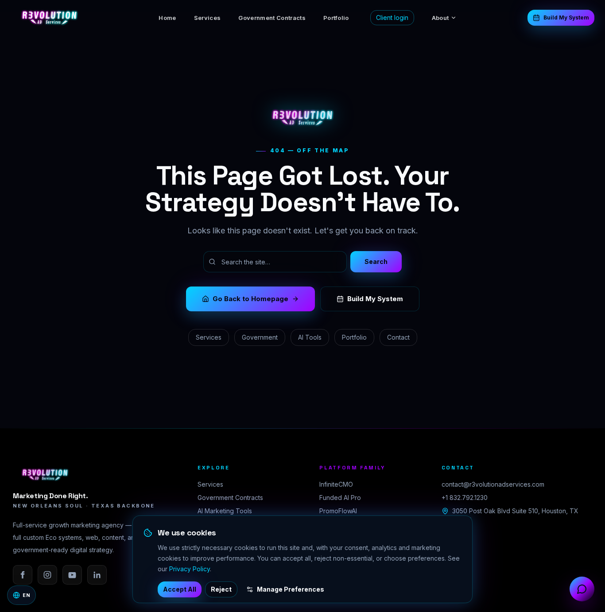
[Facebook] (22, 575)
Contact (398, 337)
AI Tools (310, 337)
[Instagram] (47, 575)
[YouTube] (72, 575)
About (440, 17)
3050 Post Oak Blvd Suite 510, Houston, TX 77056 (515, 515)
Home (167, 17)
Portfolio (336, 17)
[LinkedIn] (97, 575)
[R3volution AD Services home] (49, 18)
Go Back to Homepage (250, 298)
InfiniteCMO (336, 484)
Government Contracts (272, 17)
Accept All (179, 589)
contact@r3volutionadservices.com (493, 484)
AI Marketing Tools (225, 511)
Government (260, 337)
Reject (221, 589)
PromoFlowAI (338, 511)
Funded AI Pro (340, 497)
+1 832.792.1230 (465, 497)
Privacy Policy (189, 569)
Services (207, 17)
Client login (392, 17)
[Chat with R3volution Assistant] (582, 589)
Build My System (566, 17)
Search (376, 261)
